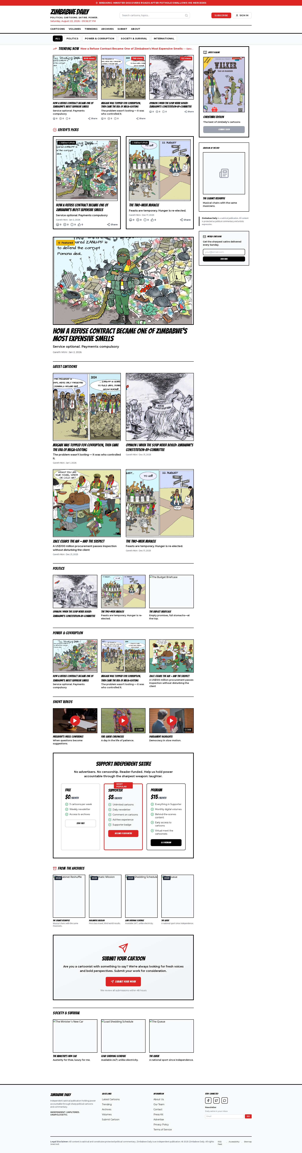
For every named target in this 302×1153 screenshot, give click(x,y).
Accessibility (234, 1141)
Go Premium (166, 842)
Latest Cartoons (111, 1099)
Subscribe (221, 15)
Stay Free (80, 823)
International (164, 38)
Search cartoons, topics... (135, 15)
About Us (159, 1099)
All (57, 38)
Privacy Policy (161, 1124)
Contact (158, 1109)
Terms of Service (163, 1129)
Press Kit (158, 1114)
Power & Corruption (99, 38)
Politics (72, 38)
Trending (91, 29)
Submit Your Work (125, 981)
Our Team (159, 1104)
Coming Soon (224, 129)
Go (248, 1116)
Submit (122, 29)
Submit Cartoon (110, 1119)
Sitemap (248, 1141)
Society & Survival (134, 38)
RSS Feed (220, 1142)
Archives (107, 29)
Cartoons (57, 29)
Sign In (244, 15)
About (135, 29)
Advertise (159, 1119)
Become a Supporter (123, 833)
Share (94, 118)
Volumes (75, 29)
